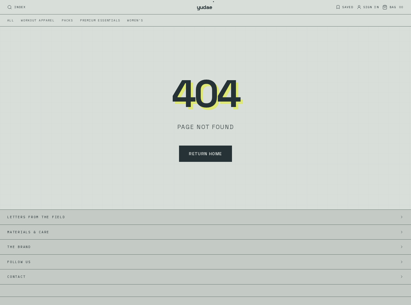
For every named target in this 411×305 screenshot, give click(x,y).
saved (347, 7)
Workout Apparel (37, 20)
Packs (67, 20)
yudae (206, 7)
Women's (135, 20)
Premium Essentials (100, 20)
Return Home (205, 153)
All (10, 20)
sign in (371, 7)
